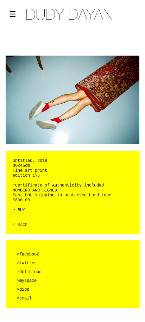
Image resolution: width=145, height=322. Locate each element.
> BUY (19, 210)
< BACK (20, 224)
